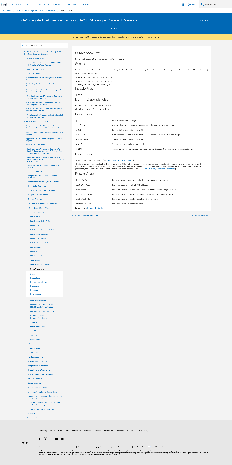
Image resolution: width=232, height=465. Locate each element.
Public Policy (142, 430)
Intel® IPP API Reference (35, 145)
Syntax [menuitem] (32, 274)
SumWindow (35, 260)
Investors (87, 430)
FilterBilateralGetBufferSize (40, 221)
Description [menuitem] (34, 290)
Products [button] (17, 4)
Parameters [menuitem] (34, 286)
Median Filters (34, 322)
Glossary (31, 413)
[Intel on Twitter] (45, 439)
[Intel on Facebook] (40, 439)
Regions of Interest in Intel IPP (120, 160)
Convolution (33, 344)
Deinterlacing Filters (36, 357)
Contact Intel (63, 430)
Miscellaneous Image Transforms (40, 374)
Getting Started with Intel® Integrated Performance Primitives (45, 79)
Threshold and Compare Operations (41, 190)
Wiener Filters (34, 340)
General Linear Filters (37, 327)
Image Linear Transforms (37, 361)
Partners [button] (73, 4)
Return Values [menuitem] (35, 294)
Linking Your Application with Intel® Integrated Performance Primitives (43, 91)
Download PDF (202, 20)
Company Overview (47, 430)
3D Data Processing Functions (39, 387)
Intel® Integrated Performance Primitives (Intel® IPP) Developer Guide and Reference (43, 53)
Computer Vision (34, 383)
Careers (97, 430)
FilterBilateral (35, 217)
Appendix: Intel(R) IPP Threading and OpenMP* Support (44, 140)
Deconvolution (34, 348)
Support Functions (35, 171)
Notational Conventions (35, 69)
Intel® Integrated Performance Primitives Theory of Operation (45, 85)
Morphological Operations (38, 195)
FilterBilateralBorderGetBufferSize (43, 230)
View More (113, 28)
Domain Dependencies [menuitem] (38, 282)
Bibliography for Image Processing (41, 409)
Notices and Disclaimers (35, 418)
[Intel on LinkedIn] (51, 439)
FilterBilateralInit (36, 225)
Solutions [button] (44, 4)
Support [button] (30, 4)
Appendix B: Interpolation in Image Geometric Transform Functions (45, 397)
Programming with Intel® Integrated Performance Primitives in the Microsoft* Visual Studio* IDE (44, 127)
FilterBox (33, 251)
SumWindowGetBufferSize (40, 265)
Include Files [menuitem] (35, 278)
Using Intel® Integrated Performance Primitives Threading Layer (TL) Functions (44, 104)
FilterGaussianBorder (38, 256)
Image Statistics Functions (38, 366)
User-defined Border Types (39, 208)
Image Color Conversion (37, 186)
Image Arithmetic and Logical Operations (43, 182)
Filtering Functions (35, 199)
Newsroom (76, 430)
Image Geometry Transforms (39, 370)
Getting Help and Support (36, 58)
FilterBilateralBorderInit (39, 234)
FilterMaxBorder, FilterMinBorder (42, 311)
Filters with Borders (36, 212)
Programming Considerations (37, 122)
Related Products (33, 74)
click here (132, 37)
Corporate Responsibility (113, 430)
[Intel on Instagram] (63, 439)
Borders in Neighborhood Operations (43, 204)
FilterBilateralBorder (38, 238)
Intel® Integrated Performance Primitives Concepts (43, 166)
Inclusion (130, 430)
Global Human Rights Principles (187, 453)
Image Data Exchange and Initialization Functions (42, 177)
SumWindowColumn (38, 300)
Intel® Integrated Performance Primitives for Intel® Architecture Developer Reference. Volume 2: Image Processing (45, 159)
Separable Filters (35, 331)
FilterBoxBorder (36, 247)
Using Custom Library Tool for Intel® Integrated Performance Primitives (44, 110)
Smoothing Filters (36, 335)
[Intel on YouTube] (57, 439)
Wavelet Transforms (35, 379)
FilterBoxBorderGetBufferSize (41, 243)
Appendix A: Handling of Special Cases (42, 392)
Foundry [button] (85, 4)
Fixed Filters (33, 353)
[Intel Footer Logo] (25, 442)
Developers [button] (58, 4)
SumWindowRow (37, 269)
